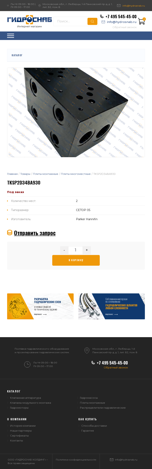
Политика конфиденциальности (76, 459)
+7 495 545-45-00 (121, 16)
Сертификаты (19, 435)
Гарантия (87, 430)
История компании (23, 425)
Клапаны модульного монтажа (30, 402)
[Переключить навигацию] (10, 35)
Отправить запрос (35, 233)
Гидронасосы (89, 397)
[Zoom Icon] (76, 112)
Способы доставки (94, 425)
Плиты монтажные (92, 402)
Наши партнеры (21, 430)
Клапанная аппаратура (25, 397)
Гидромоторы (19, 407)
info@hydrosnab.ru (134, 5)
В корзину (76, 260)
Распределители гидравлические (103, 407)
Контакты (16, 440)
